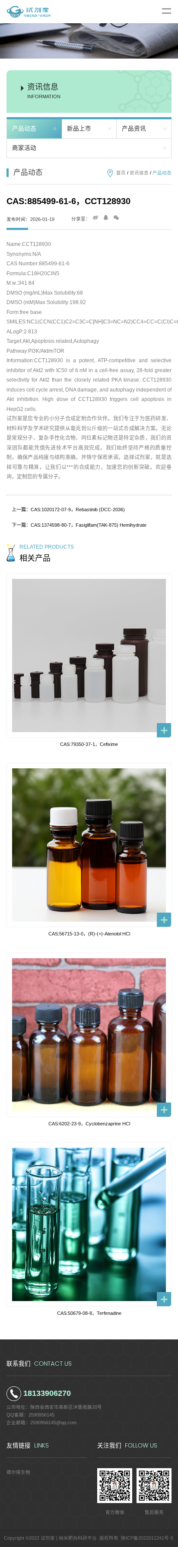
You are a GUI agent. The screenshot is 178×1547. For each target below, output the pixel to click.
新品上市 (79, 128)
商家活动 (24, 148)
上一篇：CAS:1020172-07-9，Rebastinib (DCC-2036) (68, 509)
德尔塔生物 (18, 1472)
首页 (121, 172)
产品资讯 (134, 128)
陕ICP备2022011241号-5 (147, 1538)
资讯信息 (139, 172)
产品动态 (24, 128)
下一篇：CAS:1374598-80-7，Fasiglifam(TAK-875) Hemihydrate (79, 525)
